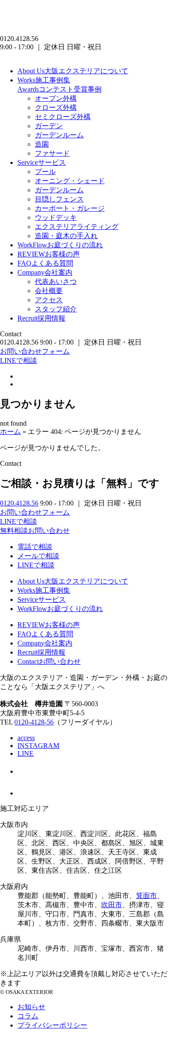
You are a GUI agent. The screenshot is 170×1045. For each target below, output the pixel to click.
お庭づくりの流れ (60, 245)
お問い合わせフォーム (35, 351)
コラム (27, 1016)
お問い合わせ (49, 661)
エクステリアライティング (77, 226)
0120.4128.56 (19, 503)
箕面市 (146, 895)
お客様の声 (48, 254)
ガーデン (49, 126)
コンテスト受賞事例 (59, 89)
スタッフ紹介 (56, 309)
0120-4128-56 (34, 722)
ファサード (52, 153)
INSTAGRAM (38, 745)
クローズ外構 (56, 107)
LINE (25, 753)
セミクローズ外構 (63, 116)
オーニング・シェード (70, 180)
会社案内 (44, 272)
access (26, 737)
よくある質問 (45, 263)
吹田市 (111, 904)
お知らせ (31, 1007)
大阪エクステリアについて (72, 71)
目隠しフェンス (59, 199)
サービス (41, 162)
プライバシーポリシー (52, 1025)
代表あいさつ (56, 281)
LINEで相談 (18, 360)
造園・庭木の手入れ (66, 235)
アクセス (49, 300)
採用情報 (41, 318)
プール (45, 171)
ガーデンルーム (59, 135)
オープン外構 (56, 98)
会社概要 (49, 290)
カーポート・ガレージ (70, 208)
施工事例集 (43, 80)
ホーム (10, 431)
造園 (42, 144)
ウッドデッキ (56, 217)
